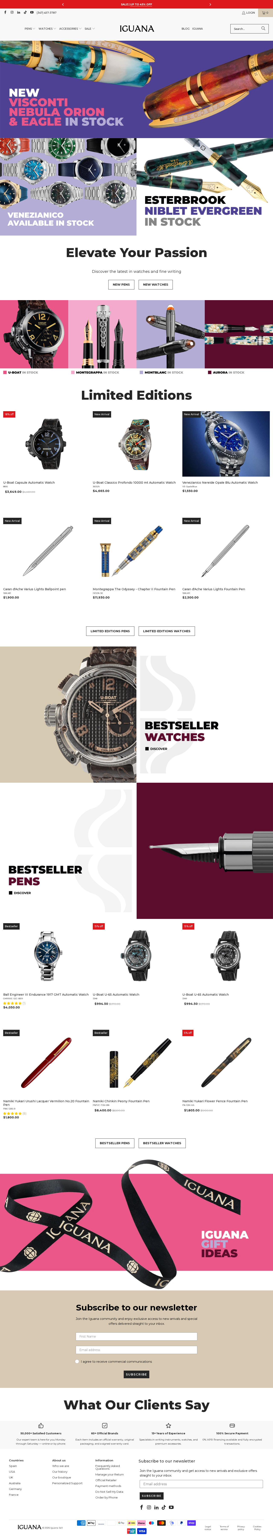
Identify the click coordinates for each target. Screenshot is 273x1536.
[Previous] (8, 460)
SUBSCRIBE (136, 1374)
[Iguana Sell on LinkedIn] (18, 12)
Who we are (60, 1466)
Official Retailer (106, 1480)
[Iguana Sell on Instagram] (11, 12)
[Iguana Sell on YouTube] (31, 12)
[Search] (263, 28)
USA (12, 1471)
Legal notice (208, 1528)
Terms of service (224, 1528)
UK (11, 1477)
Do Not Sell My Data (109, 1491)
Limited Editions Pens (110, 631)
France (14, 1494)
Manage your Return (109, 1474)
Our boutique (61, 1477)
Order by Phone (106, 1497)
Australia (14, 1483)
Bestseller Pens (115, 1143)
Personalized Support (67, 1483)
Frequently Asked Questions (107, 1467)
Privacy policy (241, 1528)
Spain (13, 1466)
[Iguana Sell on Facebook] (5, 12)
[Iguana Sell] (137, 29)
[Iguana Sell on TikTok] (25, 12)
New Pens (121, 284)
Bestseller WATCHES (162, 1143)
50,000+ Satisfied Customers (40, 1433)
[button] (30, 29)
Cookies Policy (257, 1528)
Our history (59, 1471)
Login (250, 12)
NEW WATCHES (155, 284)
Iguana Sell (57, 1527)
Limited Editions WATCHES (166, 631)
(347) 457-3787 (47, 12)
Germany (15, 1489)
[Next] (264, 460)
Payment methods (108, 1486)
